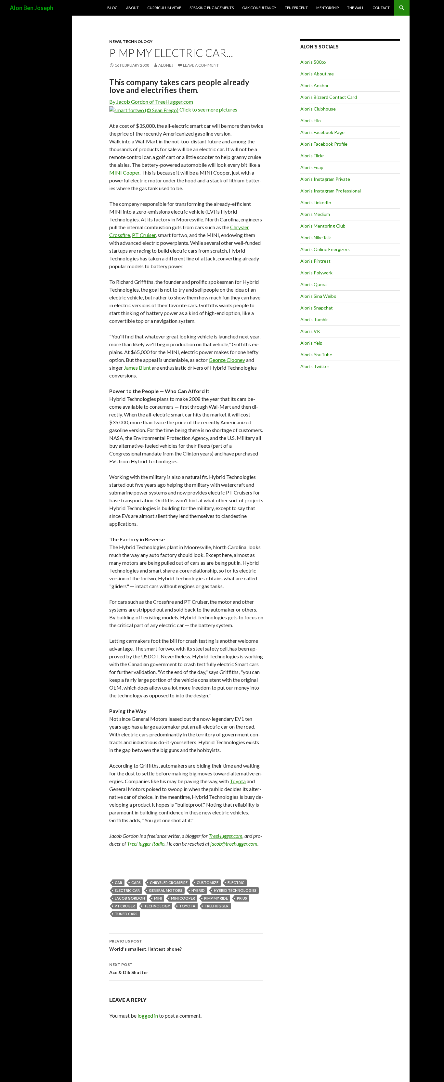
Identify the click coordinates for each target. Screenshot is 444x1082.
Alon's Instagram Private (325, 179)
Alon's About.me (317, 73)
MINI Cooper (124, 172)
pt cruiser (125, 906)
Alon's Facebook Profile (323, 144)
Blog (112, 8)
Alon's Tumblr (314, 319)
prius (242, 898)
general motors (165, 890)
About (132, 8)
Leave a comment (201, 65)
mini (158, 898)
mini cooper (183, 898)
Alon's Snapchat (316, 307)
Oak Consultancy (259, 8)
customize (207, 882)
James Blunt (137, 367)
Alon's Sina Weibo (318, 296)
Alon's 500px (313, 62)
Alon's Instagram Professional (330, 190)
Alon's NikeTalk (315, 237)
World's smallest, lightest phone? (145, 945)
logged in (147, 1015)
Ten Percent (296, 8)
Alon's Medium (315, 214)
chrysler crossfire (169, 882)
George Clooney (227, 360)
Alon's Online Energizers (325, 249)
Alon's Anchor (314, 85)
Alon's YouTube (316, 354)
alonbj (165, 65)
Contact (381, 8)
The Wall (355, 8)
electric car (127, 890)
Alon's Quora (313, 284)
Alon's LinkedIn (315, 202)
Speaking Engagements (211, 8)
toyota (187, 906)
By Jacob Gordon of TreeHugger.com (151, 102)
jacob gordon (130, 898)
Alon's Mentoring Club (323, 226)
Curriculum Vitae (164, 8)
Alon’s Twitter (314, 366)
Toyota (238, 781)
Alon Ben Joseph (31, 7)
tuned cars (126, 914)
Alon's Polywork (316, 272)
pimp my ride (216, 898)
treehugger (216, 906)
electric (236, 882)
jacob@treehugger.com (233, 843)
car (118, 882)
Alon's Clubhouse (318, 109)
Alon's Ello (310, 120)
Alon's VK (310, 331)
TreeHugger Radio (145, 843)
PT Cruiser (144, 235)
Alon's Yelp (311, 343)
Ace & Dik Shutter (128, 968)
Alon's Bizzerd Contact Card (328, 97)
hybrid (198, 890)
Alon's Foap (311, 167)
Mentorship (327, 8)
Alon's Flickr (312, 155)
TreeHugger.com (225, 836)
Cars (136, 882)
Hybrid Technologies (235, 890)
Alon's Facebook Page (322, 132)
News (115, 41)
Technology (137, 41)
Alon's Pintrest (315, 261)
